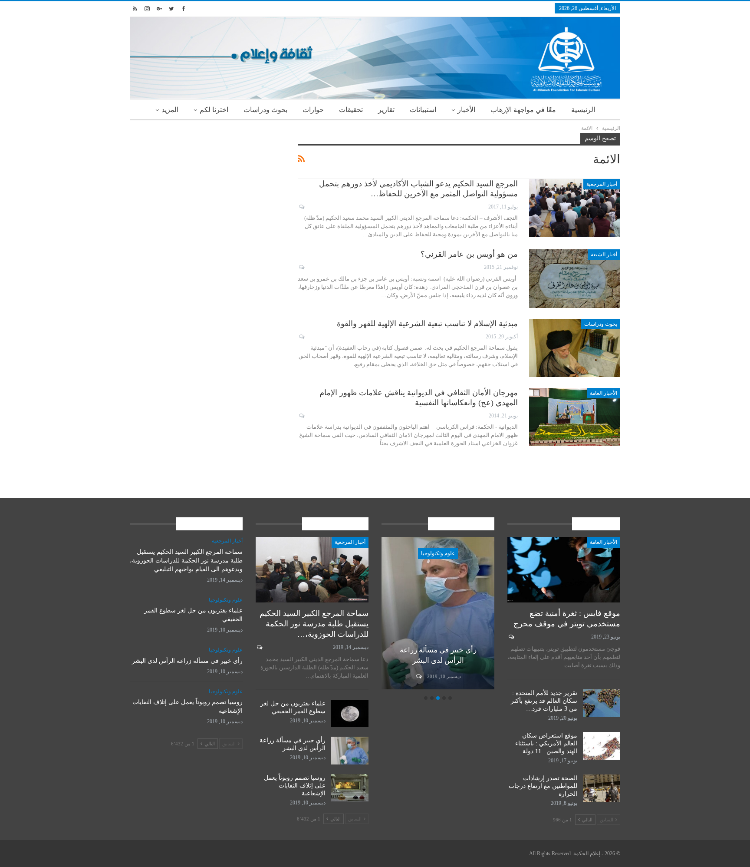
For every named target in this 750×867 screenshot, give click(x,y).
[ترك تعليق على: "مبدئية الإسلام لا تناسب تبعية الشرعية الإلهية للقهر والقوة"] (301, 336)
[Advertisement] (207, 194)
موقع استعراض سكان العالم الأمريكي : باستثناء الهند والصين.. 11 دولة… (546, 743)
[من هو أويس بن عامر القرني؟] (574, 278)
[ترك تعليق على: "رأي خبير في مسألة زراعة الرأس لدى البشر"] (418, 676)
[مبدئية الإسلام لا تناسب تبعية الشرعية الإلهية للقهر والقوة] (574, 348)
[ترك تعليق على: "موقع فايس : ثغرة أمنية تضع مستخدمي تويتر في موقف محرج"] (510, 636)
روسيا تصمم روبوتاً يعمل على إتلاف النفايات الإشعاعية (295, 785)
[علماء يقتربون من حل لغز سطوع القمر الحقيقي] (349, 714)
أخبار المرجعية (601, 184)
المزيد (169, 109)
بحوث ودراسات (265, 109)
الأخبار (466, 109)
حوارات (313, 109)
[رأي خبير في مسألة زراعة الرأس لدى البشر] (438, 613)
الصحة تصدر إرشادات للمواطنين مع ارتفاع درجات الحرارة (543, 786)
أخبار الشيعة (604, 254)
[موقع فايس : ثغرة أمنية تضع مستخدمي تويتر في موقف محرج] (563, 569)
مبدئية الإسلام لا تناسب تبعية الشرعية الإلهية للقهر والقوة (427, 323)
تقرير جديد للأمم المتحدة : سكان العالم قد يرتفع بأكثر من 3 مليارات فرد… (544, 701)
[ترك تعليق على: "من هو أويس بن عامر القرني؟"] (301, 267)
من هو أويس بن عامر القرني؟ (469, 254)
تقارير (386, 109)
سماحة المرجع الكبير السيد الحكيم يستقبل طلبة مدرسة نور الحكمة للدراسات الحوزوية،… (314, 624)
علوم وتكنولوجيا (438, 553)
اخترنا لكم (214, 109)
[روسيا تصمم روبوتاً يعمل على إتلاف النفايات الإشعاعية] (349, 788)
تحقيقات (351, 109)
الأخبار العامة (603, 393)
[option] (438, 614)
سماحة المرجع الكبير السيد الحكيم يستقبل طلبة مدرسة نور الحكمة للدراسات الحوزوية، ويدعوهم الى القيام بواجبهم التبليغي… (186, 560)
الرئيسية (583, 109)
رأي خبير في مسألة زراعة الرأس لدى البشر (187, 661)
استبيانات (423, 109)
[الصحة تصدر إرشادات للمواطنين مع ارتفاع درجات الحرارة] (601, 788)
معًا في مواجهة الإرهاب (523, 109)
